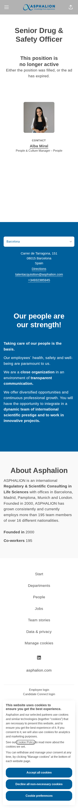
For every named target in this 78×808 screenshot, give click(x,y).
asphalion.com (39, 670)
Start (39, 574)
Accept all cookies (39, 772)
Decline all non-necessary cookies (39, 784)
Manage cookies (39, 643)
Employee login (39, 689)
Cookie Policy (26, 742)
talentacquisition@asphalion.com (39, 274)
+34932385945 (39, 280)
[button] (71, 7)
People (39, 597)
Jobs (39, 608)
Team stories (39, 620)
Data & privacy (39, 631)
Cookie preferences (39, 795)
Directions (39, 269)
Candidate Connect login (39, 694)
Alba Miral (39, 146)
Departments (39, 585)
